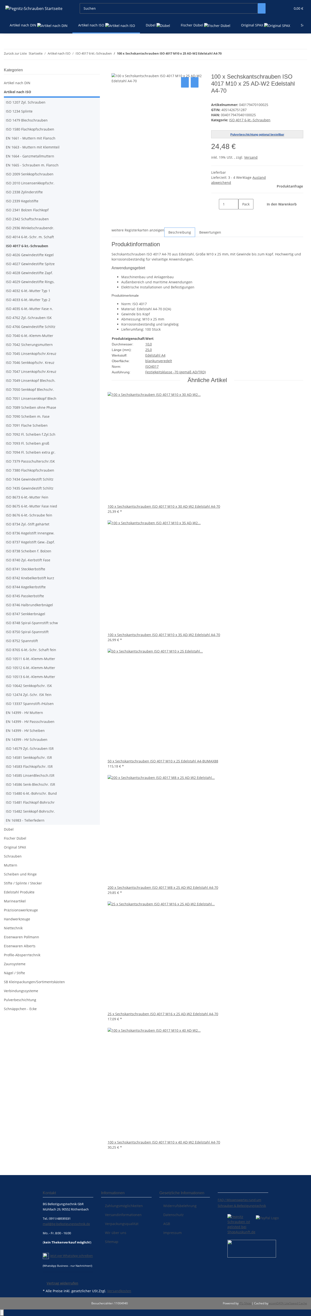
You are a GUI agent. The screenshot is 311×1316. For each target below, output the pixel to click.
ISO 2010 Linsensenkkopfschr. (30, 183)
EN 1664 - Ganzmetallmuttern (30, 156)
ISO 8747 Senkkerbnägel (25, 614)
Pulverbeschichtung (20, 999)
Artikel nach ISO (17, 92)
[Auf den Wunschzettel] (195, 82)
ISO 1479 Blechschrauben (27, 120)
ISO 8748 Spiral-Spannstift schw (32, 623)
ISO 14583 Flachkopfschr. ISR (29, 766)
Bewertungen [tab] (210, 232)
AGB (166, 1223)
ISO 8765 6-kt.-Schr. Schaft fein (31, 649)
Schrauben (13, 856)
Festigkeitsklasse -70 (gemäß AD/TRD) (175, 372)
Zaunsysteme (15, 964)
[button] (277, 8)
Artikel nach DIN (17, 83)
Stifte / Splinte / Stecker (23, 883)
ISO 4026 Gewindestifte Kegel (30, 255)
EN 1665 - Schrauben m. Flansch (32, 165)
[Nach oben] (2, 1312)
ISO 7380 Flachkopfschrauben (30, 470)
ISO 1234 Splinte (19, 111)
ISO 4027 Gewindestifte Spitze (30, 264)
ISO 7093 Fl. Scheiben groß (27, 443)
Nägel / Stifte (14, 973)
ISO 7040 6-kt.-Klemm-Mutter (29, 335)
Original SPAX (15, 847)
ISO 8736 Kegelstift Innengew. (30, 533)
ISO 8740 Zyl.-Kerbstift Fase (28, 560)
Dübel (9, 829)
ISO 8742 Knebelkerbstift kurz (30, 578)
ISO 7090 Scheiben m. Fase (28, 416)
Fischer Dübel (15, 838)
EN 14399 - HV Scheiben (25, 730)
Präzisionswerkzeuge (21, 910)
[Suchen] (262, 8)
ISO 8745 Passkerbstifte (25, 596)
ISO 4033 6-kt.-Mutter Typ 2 (28, 299)
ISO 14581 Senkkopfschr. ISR (29, 757)
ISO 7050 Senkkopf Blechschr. (30, 389)
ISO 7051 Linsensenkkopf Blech (31, 398)
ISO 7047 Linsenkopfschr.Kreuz (31, 371)
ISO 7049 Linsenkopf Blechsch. (30, 380)
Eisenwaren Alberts (19, 946)
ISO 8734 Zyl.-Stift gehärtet (27, 524)
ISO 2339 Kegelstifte (22, 201)
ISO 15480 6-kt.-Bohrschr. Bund (31, 793)
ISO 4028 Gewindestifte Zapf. (29, 272)
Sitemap (111, 1241)
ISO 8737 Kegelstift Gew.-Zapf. (30, 542)
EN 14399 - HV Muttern (24, 712)
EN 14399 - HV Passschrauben (30, 721)
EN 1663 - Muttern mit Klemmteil (33, 147)
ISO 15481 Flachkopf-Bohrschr (30, 802)
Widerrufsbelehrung (180, 1205)
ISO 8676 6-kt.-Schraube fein (29, 515)
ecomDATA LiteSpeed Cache (288, 1303)
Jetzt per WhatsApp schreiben (71, 1256)
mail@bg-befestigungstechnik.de (66, 1224)
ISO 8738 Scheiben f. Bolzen (28, 551)
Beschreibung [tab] (179, 232)
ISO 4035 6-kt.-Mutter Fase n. (29, 308)
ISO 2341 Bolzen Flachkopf (27, 210)
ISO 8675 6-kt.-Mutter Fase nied (31, 506)
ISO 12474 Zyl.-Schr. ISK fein (29, 694)
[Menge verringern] (215, 204)
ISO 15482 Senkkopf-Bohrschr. (30, 811)
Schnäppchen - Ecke (20, 1008)
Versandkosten (119, 1291)
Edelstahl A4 (155, 355)
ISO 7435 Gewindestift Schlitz (29, 488)
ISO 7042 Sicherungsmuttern (29, 344)
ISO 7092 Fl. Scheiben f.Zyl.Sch (30, 434)
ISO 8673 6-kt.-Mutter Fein (27, 497)
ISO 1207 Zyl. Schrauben (25, 102)
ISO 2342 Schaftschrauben (27, 219)
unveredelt (163, 361)
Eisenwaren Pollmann (21, 937)
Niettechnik (13, 928)
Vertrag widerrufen (62, 1283)
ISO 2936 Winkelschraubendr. (30, 228)
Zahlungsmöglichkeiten (124, 1205)
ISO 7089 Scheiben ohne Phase (31, 407)
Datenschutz (173, 1214)
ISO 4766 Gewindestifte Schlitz (30, 326)
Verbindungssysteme (21, 991)
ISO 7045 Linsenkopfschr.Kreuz (31, 353)
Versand (251, 157)
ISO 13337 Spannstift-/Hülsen (30, 703)
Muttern (10, 865)
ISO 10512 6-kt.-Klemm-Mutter (30, 667)
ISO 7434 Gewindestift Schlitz (29, 479)
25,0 (148, 349)
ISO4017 (152, 366)
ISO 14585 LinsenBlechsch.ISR (30, 775)
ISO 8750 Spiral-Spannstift (27, 631)
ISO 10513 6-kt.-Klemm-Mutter (30, 676)
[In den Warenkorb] (115, 70)
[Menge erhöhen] (242, 214)
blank (149, 361)
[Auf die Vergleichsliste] (185, 82)
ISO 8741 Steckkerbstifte (25, 569)
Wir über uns (115, 1232)
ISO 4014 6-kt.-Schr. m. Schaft (30, 237)
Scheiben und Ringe (20, 874)
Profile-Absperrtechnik (22, 955)
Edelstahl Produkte (19, 892)
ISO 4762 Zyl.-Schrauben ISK (29, 317)
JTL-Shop (245, 1303)
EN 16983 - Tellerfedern (25, 820)
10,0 (148, 344)
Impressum (172, 1232)
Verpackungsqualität (121, 1223)
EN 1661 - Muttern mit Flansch (30, 138)
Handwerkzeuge (17, 919)
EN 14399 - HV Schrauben (26, 739)
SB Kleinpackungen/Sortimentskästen (34, 982)
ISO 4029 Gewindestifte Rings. (30, 281)
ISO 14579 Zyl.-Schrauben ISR (30, 748)
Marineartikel (15, 901)
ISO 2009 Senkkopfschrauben (29, 174)
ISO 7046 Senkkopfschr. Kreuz (30, 362)
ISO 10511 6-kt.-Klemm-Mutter (30, 658)
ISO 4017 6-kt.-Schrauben (249, 120)
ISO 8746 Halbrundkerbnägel (29, 605)
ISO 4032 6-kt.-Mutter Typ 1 (28, 290)
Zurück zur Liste (15, 53)
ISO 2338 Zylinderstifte (24, 192)
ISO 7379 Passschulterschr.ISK (30, 461)
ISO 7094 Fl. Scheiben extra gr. (30, 452)
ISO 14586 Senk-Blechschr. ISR (30, 784)
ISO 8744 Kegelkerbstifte (26, 587)
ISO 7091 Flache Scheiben (27, 425)
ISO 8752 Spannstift (22, 640)
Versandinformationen (123, 1214)
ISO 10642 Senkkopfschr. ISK (29, 685)
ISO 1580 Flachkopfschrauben (30, 129)
